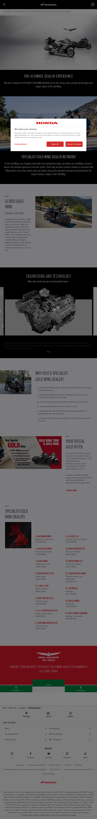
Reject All (55, 144)
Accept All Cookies (74, 144)
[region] (48, 135)
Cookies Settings (20, 144)
